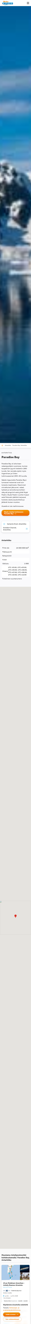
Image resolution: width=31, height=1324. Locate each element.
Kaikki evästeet (11, 1314)
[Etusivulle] (7, 3)
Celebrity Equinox (16, 1290)
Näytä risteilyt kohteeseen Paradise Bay (13, 513)
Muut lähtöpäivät (7, 1298)
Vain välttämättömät (12, 1319)
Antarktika (8, 445)
